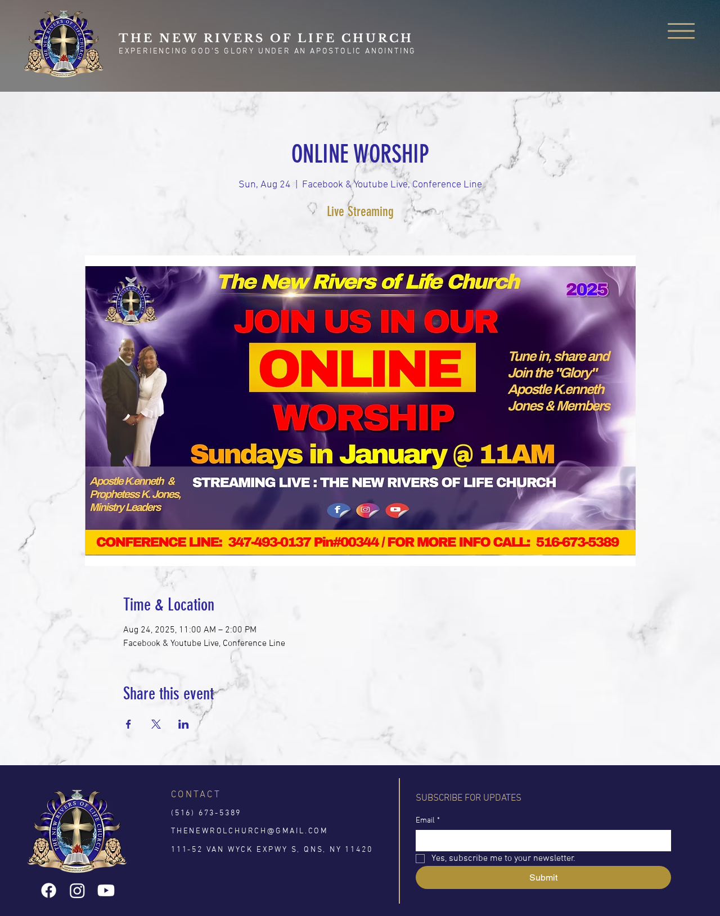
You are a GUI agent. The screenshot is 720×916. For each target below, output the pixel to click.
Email (428, 820)
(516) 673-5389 (206, 813)
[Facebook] (48, 890)
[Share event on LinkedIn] (183, 724)
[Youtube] (106, 890)
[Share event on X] (156, 724)
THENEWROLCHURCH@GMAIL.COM (249, 831)
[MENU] (681, 31)
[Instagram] (77, 890)
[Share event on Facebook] (128, 724)
